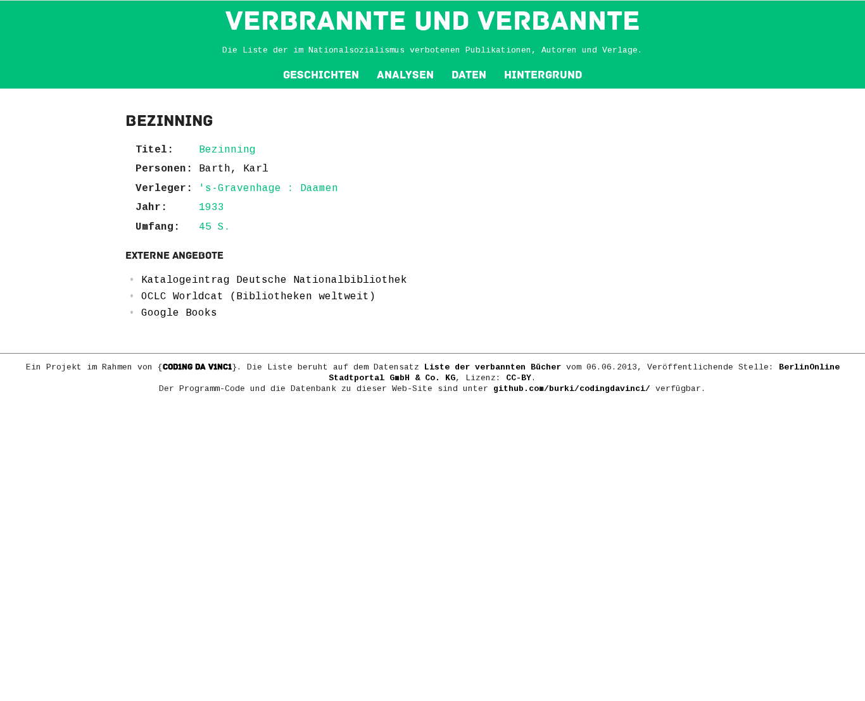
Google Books (179, 313)
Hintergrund (543, 75)
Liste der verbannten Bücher (492, 367)
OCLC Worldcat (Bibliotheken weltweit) (258, 296)
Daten (468, 75)
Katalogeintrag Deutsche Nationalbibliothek (274, 280)
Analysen (405, 75)
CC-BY (518, 378)
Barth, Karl (233, 169)
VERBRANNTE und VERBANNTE (432, 21)
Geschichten (321, 75)
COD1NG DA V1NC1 (197, 367)
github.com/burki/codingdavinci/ (571, 389)
